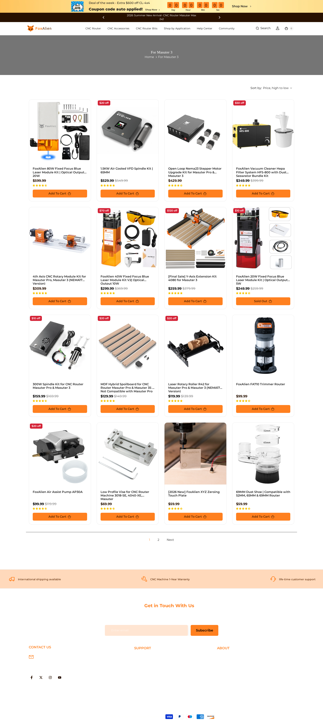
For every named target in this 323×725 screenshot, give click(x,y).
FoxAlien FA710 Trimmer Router (260, 384)
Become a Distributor (233, 674)
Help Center (204, 28)
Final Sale (224, 686)
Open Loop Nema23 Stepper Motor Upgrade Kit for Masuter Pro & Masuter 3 (195, 172)
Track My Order (145, 680)
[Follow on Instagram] (50, 677)
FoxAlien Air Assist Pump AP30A (58, 492)
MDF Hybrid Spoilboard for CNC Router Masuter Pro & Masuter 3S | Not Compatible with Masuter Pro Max (127, 389)
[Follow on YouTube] (59, 677)
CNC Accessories (118, 28)
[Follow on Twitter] (41, 677)
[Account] (277, 28)
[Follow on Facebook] (31, 677)
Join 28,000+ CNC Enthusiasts (156, 686)
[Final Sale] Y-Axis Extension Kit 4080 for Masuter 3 (192, 278)
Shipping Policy (145, 656)
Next (170, 540)
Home (149, 57)
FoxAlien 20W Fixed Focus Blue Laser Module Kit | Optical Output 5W (262, 280)
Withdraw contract (148, 693)
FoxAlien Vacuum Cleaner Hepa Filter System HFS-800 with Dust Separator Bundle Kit (261, 172)
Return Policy (144, 668)
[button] (40, 185)
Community (227, 28)
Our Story (224, 656)
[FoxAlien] (161, 17)
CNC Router (93, 28)
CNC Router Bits (146, 28)
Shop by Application (177, 28)
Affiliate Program (229, 680)
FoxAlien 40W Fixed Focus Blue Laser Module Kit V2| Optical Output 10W (125, 280)
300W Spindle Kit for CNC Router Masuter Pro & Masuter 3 (58, 386)
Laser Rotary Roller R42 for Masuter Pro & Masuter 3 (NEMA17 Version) (194, 387)
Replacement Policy (149, 674)
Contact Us (225, 668)
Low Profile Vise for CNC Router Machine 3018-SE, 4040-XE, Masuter (125, 495)
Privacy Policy (227, 662)
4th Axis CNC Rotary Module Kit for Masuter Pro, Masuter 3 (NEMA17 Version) (59, 280)
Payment (141, 662)
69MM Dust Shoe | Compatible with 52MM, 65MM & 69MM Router (263, 493)
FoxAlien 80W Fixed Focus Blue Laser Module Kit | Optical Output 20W (58, 172)
